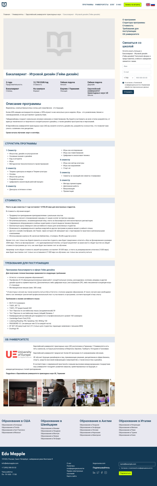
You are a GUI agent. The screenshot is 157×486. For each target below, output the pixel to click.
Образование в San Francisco (13, 430)
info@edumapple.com (10, 463)
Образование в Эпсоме (89, 430)
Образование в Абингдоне (90, 435)
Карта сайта (72, 476)
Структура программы (134, 22)
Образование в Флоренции (129, 425)
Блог (112, 5)
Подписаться (125, 473)
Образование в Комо (127, 435)
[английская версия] (148, 4)
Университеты (101, 5)
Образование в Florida (10, 427)
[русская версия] (153, 4)
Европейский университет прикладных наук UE (98, 90)
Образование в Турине (128, 433)
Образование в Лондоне (89, 425)
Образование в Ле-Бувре (50, 439)
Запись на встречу (132, 5)
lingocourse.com (99, 463)
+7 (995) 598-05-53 (9, 468)
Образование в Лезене (50, 436)
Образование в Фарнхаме (90, 433)
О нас (118, 5)
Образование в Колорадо (12, 425)
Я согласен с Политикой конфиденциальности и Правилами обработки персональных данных (137, 85)
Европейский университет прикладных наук (43, 14)
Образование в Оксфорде (90, 427)
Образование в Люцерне (50, 431)
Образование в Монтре (50, 433)
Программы (87, 5)
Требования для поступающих (131, 29)
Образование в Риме (127, 430)
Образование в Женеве (50, 428)
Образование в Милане (128, 427)
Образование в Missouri (11, 433)
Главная (6, 14)
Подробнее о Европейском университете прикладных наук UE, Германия (35, 373)
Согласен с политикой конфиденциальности (136, 468)
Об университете (131, 34)
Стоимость (128, 25)
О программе (129, 19)
